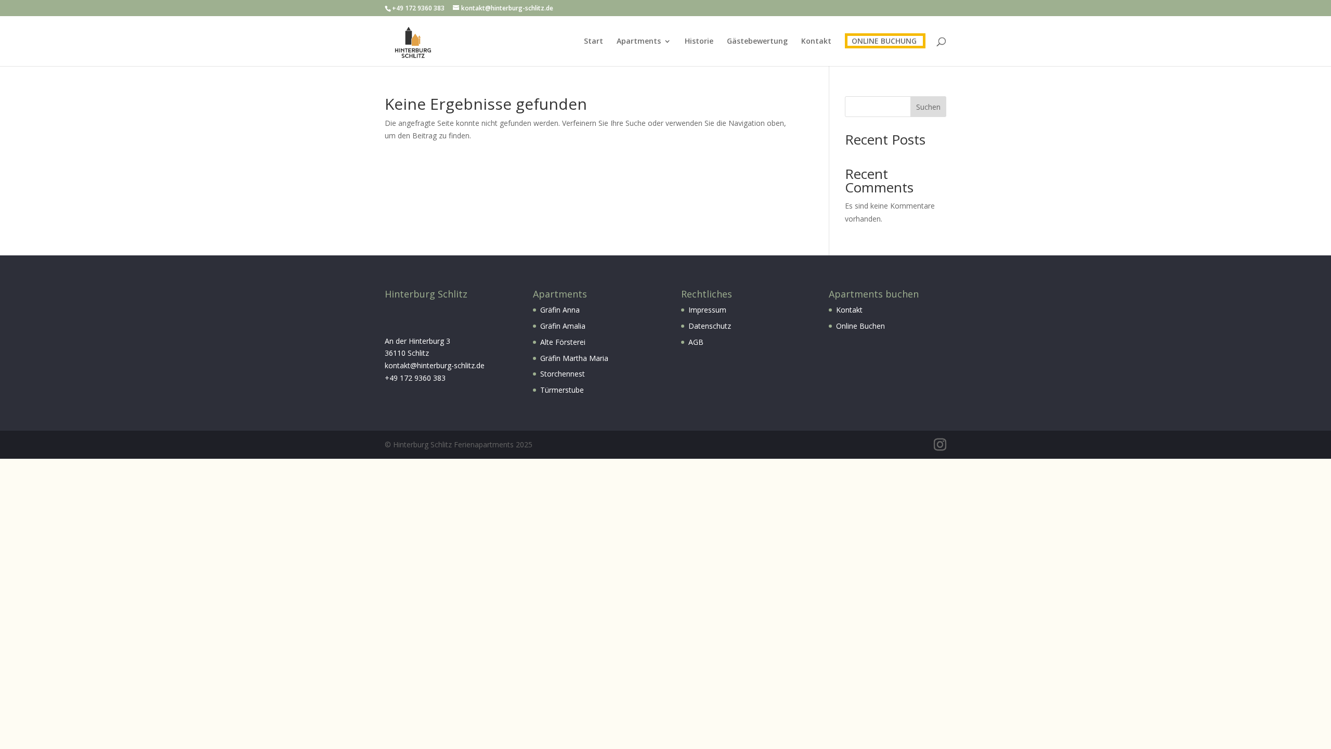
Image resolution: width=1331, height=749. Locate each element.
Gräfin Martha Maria (574, 358)
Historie (699, 41)
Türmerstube (562, 390)
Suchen (928, 107)
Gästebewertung (757, 41)
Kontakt (816, 41)
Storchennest (562, 374)
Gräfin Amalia (562, 326)
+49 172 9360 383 (415, 378)
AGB (695, 342)
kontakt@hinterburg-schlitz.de (435, 365)
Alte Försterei (562, 342)
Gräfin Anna (560, 310)
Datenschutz (709, 326)
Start (593, 41)
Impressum (707, 310)
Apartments (639, 41)
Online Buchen (860, 326)
